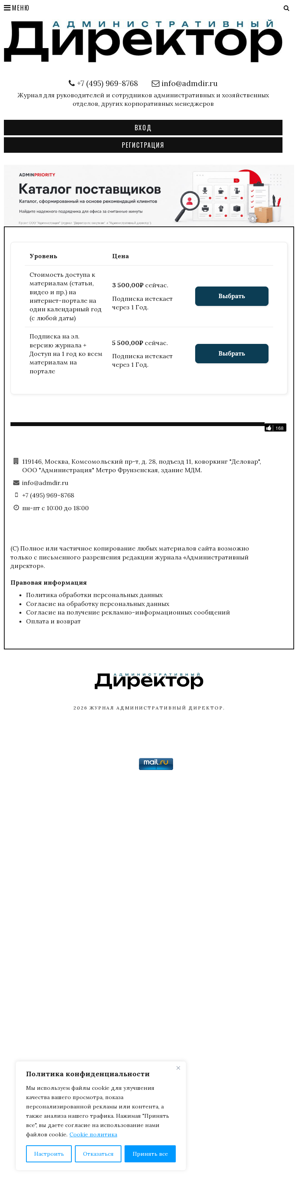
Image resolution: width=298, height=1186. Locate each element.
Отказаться (98, 1153)
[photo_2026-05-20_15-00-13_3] (149, 195)
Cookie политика (93, 1134)
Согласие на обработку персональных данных (97, 604)
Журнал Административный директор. (157, 708)
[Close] (178, 1067)
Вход (143, 127)
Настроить (49, 1153)
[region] (101, 1115)
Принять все (150, 1153)
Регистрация (143, 145)
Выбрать (231, 296)
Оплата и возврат (53, 621)
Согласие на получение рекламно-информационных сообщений (128, 612)
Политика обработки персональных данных (94, 595)
